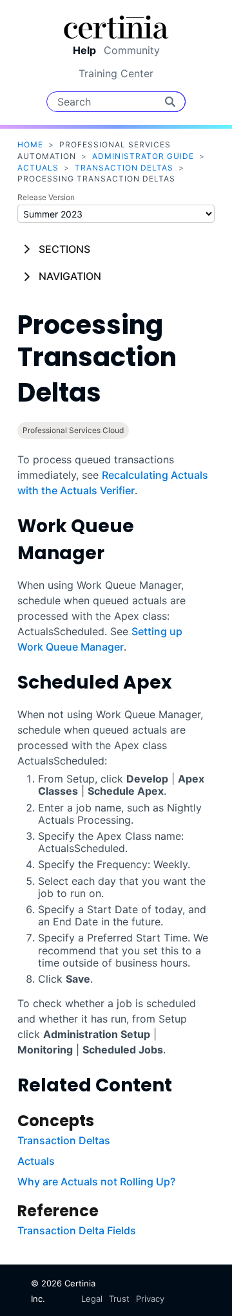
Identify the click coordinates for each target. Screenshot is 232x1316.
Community (132, 50)
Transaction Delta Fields (76, 1230)
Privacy (150, 1298)
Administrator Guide (143, 156)
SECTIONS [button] (64, 249)
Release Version (46, 197)
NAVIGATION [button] (70, 276)
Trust (119, 1298)
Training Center (116, 73)
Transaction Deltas (124, 167)
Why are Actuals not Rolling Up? (96, 1181)
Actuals (38, 167)
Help (84, 50)
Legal (91, 1298)
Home (30, 144)
